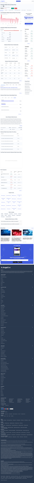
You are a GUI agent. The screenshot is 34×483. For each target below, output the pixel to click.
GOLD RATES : (2, 426)
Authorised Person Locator (3, 371)
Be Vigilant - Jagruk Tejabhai (4, 356)
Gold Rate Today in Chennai (17, 427)
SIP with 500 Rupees (3, 292)
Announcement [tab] (3, 84)
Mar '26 (11, 97)
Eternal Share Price (19, 401)
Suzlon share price (2, 399)
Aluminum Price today (8, 432)
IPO (1, 336)
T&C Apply (4, 477)
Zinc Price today (14, 432)
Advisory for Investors (29, 477)
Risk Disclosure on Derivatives (18, 478)
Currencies (2, 300)
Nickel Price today (18, 432)
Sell (15, 8)
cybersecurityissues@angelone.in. (19, 471)
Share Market (2, 335)
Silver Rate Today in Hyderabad (4, 430)
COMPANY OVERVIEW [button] (3, 274)
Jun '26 (15, 97)
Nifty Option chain (3, 425)
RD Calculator (2, 318)
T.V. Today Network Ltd (4, 188)
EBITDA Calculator (3, 321)
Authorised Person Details (3, 370)
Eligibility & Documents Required (4, 366)
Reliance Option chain (21, 425)
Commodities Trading (3, 339)
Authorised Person (3, 343)
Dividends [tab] (7, 84)
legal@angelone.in (18, 472)
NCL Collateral (2, 478)
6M (12, 25)
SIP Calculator (3, 216)
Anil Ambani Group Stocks (28, 84)
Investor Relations (2, 282)
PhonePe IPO (2, 394)
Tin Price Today (28, 432)
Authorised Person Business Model (4, 367)
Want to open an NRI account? (29, 25)
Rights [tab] (16, 84)
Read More (21, 125)
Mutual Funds (2, 289)
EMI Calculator (2, 325)
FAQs (1, 477)
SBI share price (10, 401)
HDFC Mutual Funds (18, 434)
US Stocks (2, 297)
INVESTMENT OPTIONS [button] (3, 287)
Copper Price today (3, 432)
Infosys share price (28, 399)
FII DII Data (2, 384)
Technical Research (3, 352)
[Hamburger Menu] (33, 1)
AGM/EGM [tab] (19, 84)
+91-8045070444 (12, 471)
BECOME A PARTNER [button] (3, 358)
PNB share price (19, 400)
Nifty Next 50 (13, 215)
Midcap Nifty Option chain (15, 425)
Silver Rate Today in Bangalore (12, 430)
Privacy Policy (7, 477)
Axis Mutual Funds (13, 434)
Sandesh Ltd (2, 185)
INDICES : (2, 419)
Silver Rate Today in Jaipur (26, 430)
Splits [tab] (13, 84)
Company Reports (2, 353)
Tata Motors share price (3, 401)
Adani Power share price (19, 399)
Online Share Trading (3, 332)
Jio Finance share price (28, 401)
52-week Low (2, 380)
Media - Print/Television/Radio (6, 7)
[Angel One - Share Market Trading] (2, 1)
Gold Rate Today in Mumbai (4, 427)
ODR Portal (13, 478)
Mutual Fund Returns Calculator (4, 322)
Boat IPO (2, 391)
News (1, 349)
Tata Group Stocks (27, 92)
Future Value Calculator (3, 314)
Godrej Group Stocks (27, 87)
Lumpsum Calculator (8, 216)
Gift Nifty (2, 215)
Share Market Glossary (3, 377)
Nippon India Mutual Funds (29, 434)
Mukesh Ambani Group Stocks (28, 90)
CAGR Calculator (2, 311)
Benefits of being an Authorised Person (5, 363)
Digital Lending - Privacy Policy (12, 477)
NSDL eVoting (9, 478)
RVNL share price (11, 400)
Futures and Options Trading (4, 340)
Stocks (1, 288)
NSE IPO (1, 387)
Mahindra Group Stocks (27, 89)
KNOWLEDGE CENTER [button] (3, 327)
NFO (1, 293)
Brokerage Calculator (3, 306)
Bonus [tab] (10, 84)
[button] (11, 221)
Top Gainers (2, 381)
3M (11, 25)
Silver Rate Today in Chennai (19, 430)
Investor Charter (24, 477)
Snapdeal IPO (2, 395)
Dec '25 (8, 97)
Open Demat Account (3, 275)
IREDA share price (2, 400)
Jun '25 (2, 97)
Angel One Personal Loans (19, 477)
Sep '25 (5, 97)
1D (7, 25)
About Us (2, 278)
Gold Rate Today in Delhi (10, 427)
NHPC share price (11, 399)
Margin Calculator (19, 215)
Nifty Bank (9, 215)
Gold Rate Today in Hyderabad (23, 427)
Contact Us (2, 279)
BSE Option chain (26, 425)
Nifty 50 (6, 215)
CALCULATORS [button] (2, 305)
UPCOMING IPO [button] (2, 386)
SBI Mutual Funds (9, 434)
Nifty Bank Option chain (8, 425)
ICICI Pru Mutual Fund (23, 434)
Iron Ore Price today (23, 432)
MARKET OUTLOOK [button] (3, 373)
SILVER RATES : (2, 429)
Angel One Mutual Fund (3, 434)
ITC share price (27, 400)
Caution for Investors (24, 478)
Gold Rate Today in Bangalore (4, 428)
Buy (12, 8)
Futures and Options (3, 296)
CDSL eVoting (6, 478)
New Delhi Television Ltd (4, 182)
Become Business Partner (3, 359)
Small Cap (1, 7)
